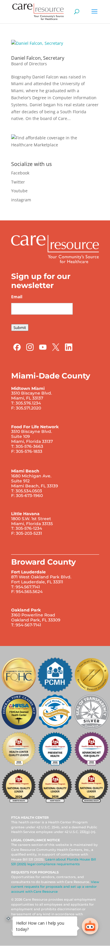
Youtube (19, 190)
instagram (21, 200)
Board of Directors (29, 63)
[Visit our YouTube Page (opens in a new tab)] (42, 350)
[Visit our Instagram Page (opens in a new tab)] (30, 350)
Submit (19, 327)
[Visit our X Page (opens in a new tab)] (55, 350)
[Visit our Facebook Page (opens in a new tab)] (17, 350)
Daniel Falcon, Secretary (37, 58)
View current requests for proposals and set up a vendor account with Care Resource (55, 887)
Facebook (20, 173)
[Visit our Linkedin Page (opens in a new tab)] (68, 350)
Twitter (18, 182)
